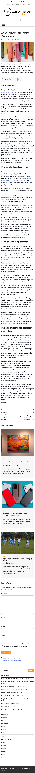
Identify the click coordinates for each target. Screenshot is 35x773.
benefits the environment (21, 131)
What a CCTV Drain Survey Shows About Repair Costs (14, 689)
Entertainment (4, 723)
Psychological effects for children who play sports (17, 560)
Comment (5, 593)
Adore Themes (5, 770)
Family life (3, 729)
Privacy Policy (26, 4)
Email (3, 626)
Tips (9, 403)
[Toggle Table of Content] (18, 79)
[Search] (31, 24)
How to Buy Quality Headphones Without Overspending (15, 695)
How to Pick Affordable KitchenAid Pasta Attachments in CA (15, 710)
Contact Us (18, 4)
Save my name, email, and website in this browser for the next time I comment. (16, 645)
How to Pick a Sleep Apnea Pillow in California (12, 686)
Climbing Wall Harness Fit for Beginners (10, 703)
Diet (2, 720)
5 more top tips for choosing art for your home (16, 462)
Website (3, 635)
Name (3, 617)
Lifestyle (3, 742)
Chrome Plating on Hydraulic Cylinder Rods (11, 692)
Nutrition (3, 745)
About (12, 4)
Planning (3, 751)
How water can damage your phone (15, 513)
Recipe (3, 754)
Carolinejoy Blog (6, 768)
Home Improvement (6, 739)
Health (3, 736)
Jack (23, 40)
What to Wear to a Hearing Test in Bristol (11, 706)
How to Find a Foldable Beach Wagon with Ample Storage (15, 678)
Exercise (3, 726)
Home (7, 4)
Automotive (4, 717)
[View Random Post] (28, 24)
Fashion (3, 733)
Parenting (3, 748)
